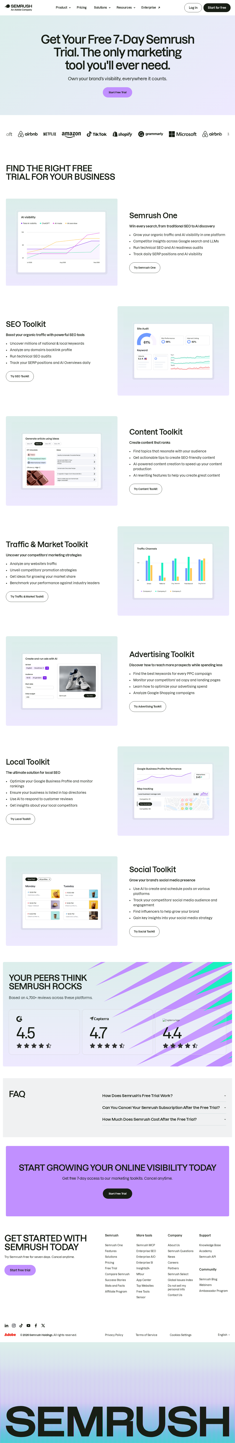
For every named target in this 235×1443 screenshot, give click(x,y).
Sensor (141, 1297)
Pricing (82, 7)
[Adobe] (10, 1334)
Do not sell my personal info (177, 1287)
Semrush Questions (181, 1251)
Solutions (100, 7)
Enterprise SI (144, 1262)
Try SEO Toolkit (19, 376)
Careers (173, 1262)
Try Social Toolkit (144, 931)
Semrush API (207, 1256)
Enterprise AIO (146, 1256)
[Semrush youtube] (28, 1325)
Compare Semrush (117, 1274)
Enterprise (148, 7)
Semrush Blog (208, 1279)
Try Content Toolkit (146, 489)
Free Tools (143, 1291)
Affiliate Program (116, 1291)
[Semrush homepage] (18, 7)
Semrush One (114, 1245)
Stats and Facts (115, 1285)
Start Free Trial (117, 92)
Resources (124, 7)
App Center (143, 1280)
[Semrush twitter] (43, 1325)
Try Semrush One (145, 267)
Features (111, 1251)
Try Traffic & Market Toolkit (27, 596)
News (171, 1256)
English (222, 1334)
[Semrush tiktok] (21, 1325)
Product (61, 7)
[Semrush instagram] (13, 1325)
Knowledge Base (210, 1245)
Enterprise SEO (146, 1251)
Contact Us (175, 1295)
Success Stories (115, 1280)
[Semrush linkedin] (6, 1325)
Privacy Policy (114, 1335)
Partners (173, 1268)
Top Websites (145, 1285)
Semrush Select (178, 1274)
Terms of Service (146, 1335)
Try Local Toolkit (20, 819)
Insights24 (142, 1268)
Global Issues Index (180, 1280)
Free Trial (111, 1268)
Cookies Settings (180, 1335)
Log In (193, 7)
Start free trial (20, 1270)
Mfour (140, 1274)
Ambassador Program (213, 1290)
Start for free (217, 7)
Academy (205, 1251)
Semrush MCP (145, 1245)
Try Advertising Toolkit (148, 706)
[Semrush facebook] (35, 1325)
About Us (174, 1245)
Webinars (205, 1285)
